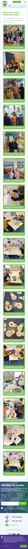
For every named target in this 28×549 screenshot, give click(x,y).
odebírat (23, 503)
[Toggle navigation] (25, 2)
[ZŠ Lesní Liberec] (5, 4)
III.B (24, 5)
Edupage (16, 1)
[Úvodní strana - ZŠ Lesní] (10, 5)
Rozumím (23, 546)
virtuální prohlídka (14, 529)
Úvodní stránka (15, 5)
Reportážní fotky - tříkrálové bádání (17, 7)
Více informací (7, 546)
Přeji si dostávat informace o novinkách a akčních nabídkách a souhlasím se (14, 509)
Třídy (21, 5)
